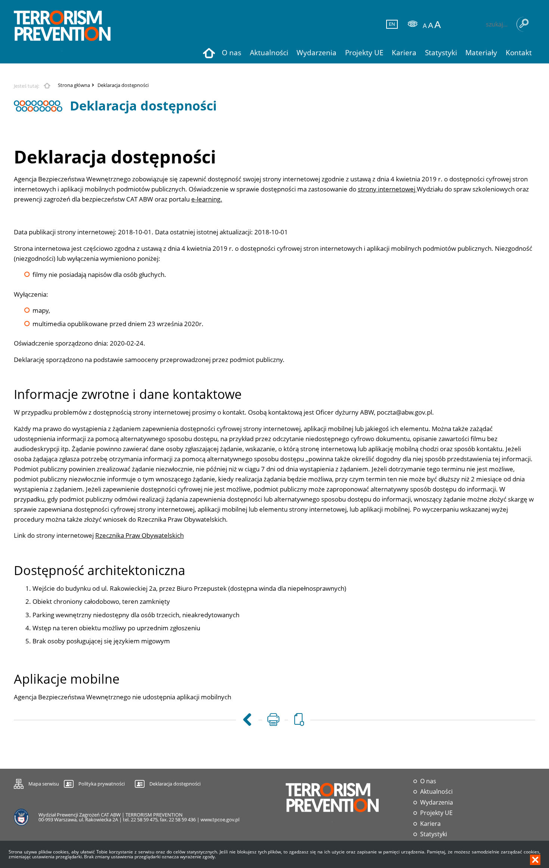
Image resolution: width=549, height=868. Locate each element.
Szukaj (524, 24)
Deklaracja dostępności (123, 85)
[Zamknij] (535, 860)
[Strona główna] (62, 31)
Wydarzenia (436, 802)
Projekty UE (436, 813)
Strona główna (74, 85)
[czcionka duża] (437, 25)
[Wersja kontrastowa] (413, 24)
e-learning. (206, 199)
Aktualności (436, 792)
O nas (428, 781)
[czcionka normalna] (425, 26)
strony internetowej (387, 189)
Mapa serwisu (36, 782)
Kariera (430, 824)
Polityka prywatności (101, 783)
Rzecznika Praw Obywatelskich (139, 535)
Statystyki (433, 834)
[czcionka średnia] (430, 25)
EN (391, 24)
